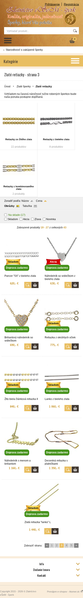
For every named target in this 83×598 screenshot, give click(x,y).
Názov (25, 200)
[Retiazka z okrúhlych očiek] (62, 334)
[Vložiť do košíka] (35, 285)
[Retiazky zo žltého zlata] (18, 121)
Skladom (13, 219)
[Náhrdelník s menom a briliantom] (21, 457)
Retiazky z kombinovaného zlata (18, 187)
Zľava (37, 219)
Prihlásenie (52, 4)
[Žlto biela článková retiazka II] (21, 395)
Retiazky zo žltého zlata (18, 139)
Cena (39, 200)
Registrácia (71, 4)
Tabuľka (27, 206)
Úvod (7, 86)
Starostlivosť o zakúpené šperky (24, 49)
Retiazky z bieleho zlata (56, 139)
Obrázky (9, 206)
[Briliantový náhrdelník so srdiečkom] (21, 334)
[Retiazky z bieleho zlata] (56, 121)
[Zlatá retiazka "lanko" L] (41, 518)
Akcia (26, 219)
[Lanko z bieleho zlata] (62, 395)
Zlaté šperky (24, 86)
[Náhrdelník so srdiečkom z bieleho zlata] (62, 272)
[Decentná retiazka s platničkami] (62, 457)
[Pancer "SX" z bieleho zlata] (21, 272)
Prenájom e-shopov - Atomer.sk (63, 591)
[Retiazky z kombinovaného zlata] (18, 168)
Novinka (51, 219)
